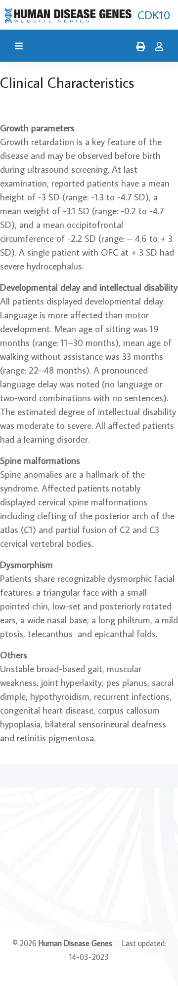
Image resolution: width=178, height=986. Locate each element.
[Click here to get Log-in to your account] (156, 47)
